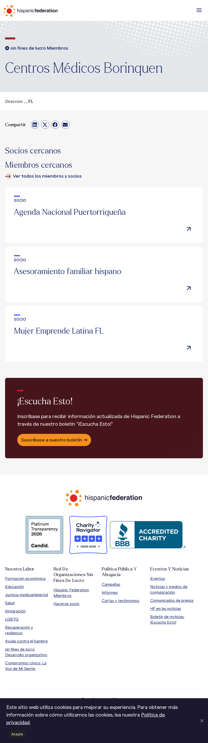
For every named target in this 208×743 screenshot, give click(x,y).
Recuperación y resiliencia (19, 630)
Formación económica (25, 578)
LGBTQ (12, 619)
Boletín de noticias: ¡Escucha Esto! (167, 619)
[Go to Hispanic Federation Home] (104, 498)
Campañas (111, 584)
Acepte (17, 734)
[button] (199, 10)
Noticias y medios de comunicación (168, 589)
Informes (110, 592)
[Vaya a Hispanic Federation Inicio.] (42, 11)
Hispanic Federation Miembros (71, 593)
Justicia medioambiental (26, 594)
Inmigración (15, 611)
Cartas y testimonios (120, 600)
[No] (201, 720)
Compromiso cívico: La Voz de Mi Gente (25, 666)
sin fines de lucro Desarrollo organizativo (26, 652)
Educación (14, 586)
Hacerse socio (66, 603)
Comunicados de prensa (171, 600)
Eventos (157, 578)
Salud (9, 603)
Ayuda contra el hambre (26, 641)
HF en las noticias (165, 608)
